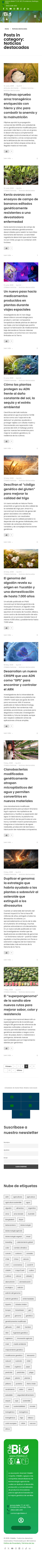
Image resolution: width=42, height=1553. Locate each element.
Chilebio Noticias (27, 88)
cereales (29, 1253)
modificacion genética (13, 1355)
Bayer (21, 1219)
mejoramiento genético (14, 1350)
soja (16, 1401)
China (16, 1259)
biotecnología (25, 1225)
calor (7, 1248)
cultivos (8, 1276)
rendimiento (9, 1389)
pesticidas (20, 1372)
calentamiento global (25, 1242)
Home (7, 29)
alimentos (20, 1208)
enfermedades (28, 1299)
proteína (19, 1384)
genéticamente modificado (15, 1321)
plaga (31, 1372)
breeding (8, 1242)
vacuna (32, 1423)
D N (20, 86)
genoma (18, 1316)
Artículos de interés (11, 88)
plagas (7, 1378)
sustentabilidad (19, 1406)
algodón (8, 1208)
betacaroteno (10, 1225)
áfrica (7, 1429)
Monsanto (30, 1355)
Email (5, 1158)
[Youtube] (12, 1105)
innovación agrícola (24, 1338)
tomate (32, 1406)
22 (9, 1070)
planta (17, 1378)
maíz (7, 1344)
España (8, 1304)
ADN (7, 1197)
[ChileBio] (8, 16)
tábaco (30, 1418)
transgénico (23, 1412)
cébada (29, 1276)
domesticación (25, 1282)
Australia (31, 1214)
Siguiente (13, 1070)
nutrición (18, 1361)
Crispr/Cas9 (19, 1270)
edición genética (11, 1299)
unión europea (10, 1423)
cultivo (31, 1270)
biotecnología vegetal (13, 1236)
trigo (21, 1418)
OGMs (7, 1367)
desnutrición (10, 1282)
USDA (23, 1423)
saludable (9, 1395)
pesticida (8, 1372)
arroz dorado (18, 1214)
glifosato (8, 1327)
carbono (18, 1253)
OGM (28, 1361)
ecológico (9, 1287)
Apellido (6, 1150)
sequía (7, 1401)
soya (7, 1406)
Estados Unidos (21, 1304)
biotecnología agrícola (13, 1231)
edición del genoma (12, 1293)
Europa (8, 1310)
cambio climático (20, 1248)
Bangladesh (9, 1219)
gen (29, 1310)
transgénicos (10, 1418)
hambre (28, 1327)
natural (8, 1361)
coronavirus (17, 1265)
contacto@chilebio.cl (19, 1513)
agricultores (17, 1197)
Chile (7, 1259)
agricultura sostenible (13, 1202)
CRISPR (8, 1270)
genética (29, 1316)
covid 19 (30, 1265)
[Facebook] (12, 1097)
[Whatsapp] (21, 1114)
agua (28, 1202)
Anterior (15, 1066)
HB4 (6, 1333)
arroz (7, 1214)
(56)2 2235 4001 (11, 6)
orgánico (18, 1367)
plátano (8, 1384)
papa (28, 1367)
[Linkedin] (30, 1105)
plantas (27, 1378)
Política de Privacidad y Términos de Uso (19, 1543)
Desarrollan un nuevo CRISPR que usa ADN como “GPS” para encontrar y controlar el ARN (20, 680)
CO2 (7, 1265)
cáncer (18, 1276)
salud (30, 1389)
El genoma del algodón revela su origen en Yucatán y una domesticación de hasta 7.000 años (19, 587)
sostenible (26, 1401)
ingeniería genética (20, 1333)
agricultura (31, 1197)
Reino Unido (31, 1384)
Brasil (28, 1236)
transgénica (9, 1412)
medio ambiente (20, 1344)
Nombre (7, 1142)
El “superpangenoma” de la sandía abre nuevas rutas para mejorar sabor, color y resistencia (21, 1005)
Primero (8, 1066)
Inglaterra (8, 1338)
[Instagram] (30, 1097)
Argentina (32, 1208)
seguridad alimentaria (25, 1395)
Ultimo (19, 1070)
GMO (18, 1327)
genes (7, 1316)
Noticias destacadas (12, 90)
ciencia (26, 1259)
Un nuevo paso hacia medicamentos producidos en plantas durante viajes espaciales (20, 300)
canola (8, 1253)
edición (20, 1287)
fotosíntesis (19, 1310)
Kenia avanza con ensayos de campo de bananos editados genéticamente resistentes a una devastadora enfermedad (21, 208)
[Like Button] (6, 151)
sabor (21, 1389)
